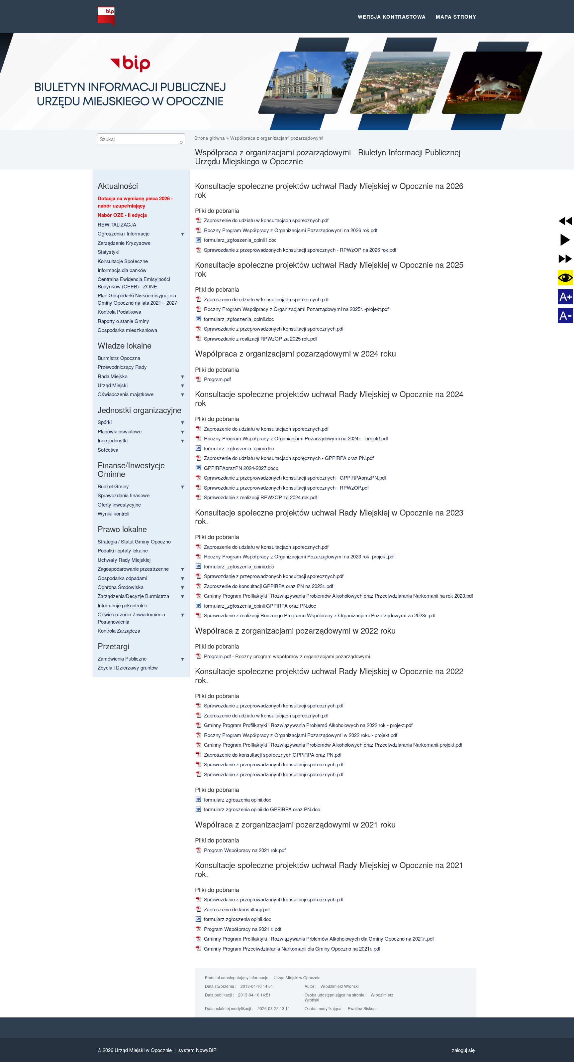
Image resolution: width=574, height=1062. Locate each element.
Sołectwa (108, 449)
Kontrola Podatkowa (119, 311)
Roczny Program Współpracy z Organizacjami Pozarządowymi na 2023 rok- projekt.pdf (299, 556)
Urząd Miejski (113, 384)
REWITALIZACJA (117, 224)
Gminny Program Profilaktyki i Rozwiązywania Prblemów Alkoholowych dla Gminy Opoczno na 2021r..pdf (318, 938)
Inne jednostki (113, 440)
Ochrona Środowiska (121, 586)
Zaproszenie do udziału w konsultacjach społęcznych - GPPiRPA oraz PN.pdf (288, 457)
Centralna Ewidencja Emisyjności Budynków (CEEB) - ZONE (134, 282)
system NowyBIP (197, 1049)
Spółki (105, 421)
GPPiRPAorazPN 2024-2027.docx (240, 467)
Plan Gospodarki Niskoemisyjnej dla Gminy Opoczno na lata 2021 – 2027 (137, 299)
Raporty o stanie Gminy (123, 320)
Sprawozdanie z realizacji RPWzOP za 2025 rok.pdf (260, 338)
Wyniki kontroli (113, 513)
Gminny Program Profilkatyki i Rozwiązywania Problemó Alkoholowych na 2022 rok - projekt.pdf (308, 724)
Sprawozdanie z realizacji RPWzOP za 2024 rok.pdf (260, 497)
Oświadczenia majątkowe (125, 393)
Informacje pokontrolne (122, 605)
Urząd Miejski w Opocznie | (146, 1049)
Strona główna (210, 138)
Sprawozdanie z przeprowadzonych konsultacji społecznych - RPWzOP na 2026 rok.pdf (299, 249)
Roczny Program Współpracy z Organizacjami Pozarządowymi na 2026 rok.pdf (290, 230)
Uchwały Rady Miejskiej (124, 559)
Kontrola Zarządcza (119, 630)
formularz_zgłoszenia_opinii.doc (238, 318)
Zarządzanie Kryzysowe (124, 242)
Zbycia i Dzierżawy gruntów (128, 667)
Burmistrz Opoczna (119, 357)
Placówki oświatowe (120, 431)
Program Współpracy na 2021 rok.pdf (244, 849)
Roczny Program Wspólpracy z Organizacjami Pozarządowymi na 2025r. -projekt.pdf (296, 308)
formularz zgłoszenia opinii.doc (237, 799)
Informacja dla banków (122, 269)
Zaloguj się (463, 1049)
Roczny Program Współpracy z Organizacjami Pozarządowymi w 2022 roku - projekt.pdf (300, 734)
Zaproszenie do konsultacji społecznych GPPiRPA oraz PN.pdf (272, 754)
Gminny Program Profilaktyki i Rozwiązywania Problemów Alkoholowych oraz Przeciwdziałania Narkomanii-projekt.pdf (332, 744)
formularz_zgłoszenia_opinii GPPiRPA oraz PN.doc (259, 605)
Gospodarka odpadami (122, 577)
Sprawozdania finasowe (123, 495)
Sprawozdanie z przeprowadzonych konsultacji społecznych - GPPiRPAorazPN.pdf (294, 477)
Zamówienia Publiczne (122, 658)
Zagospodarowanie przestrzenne (133, 568)
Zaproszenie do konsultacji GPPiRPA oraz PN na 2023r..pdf (268, 585)
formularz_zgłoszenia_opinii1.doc (240, 239)
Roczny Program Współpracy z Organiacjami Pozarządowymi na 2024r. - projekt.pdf (295, 438)
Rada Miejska (113, 376)
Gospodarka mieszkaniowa (127, 329)
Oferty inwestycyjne (119, 504)
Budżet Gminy (113, 486)
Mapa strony (456, 16)
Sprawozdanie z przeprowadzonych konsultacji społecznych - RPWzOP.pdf (286, 487)
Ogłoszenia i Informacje (123, 233)
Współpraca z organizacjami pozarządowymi (276, 138)
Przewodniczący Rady (122, 366)
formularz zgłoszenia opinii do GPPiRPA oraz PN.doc (261, 809)
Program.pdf (217, 379)
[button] (565, 221)
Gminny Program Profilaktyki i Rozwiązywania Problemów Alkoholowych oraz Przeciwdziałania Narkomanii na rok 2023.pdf (338, 595)
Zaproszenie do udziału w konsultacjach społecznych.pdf (266, 220)
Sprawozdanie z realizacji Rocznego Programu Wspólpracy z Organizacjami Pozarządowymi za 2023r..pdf (319, 615)
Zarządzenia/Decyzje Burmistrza (133, 595)
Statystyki (108, 251)
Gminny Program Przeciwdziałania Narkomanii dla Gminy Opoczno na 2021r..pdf (291, 948)
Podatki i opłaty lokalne (123, 550)
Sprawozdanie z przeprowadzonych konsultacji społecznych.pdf (273, 328)
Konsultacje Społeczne (123, 260)
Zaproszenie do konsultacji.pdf (236, 909)
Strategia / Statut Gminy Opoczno (134, 541)
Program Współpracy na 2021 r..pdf (242, 928)
